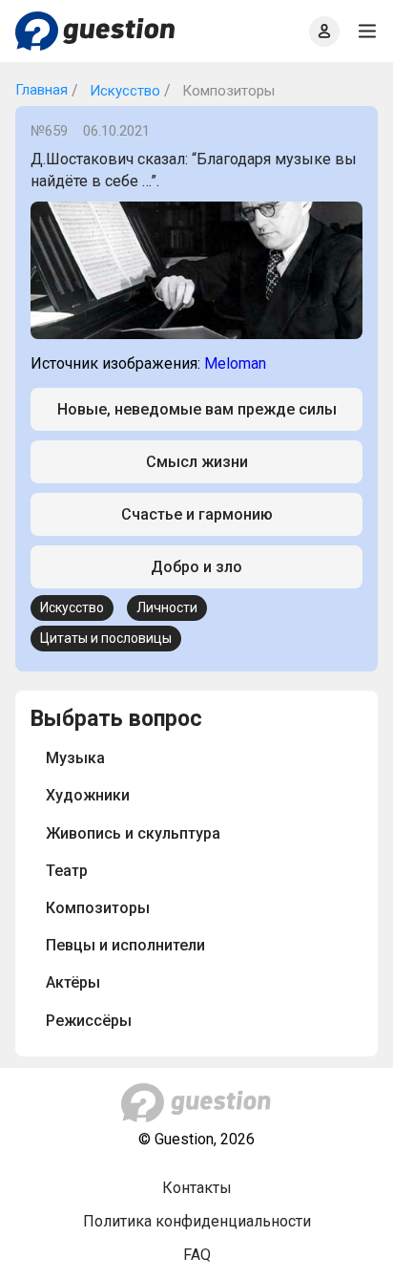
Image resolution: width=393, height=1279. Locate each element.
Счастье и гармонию (197, 514)
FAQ (197, 1255)
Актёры (73, 982)
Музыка (75, 758)
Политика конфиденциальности (197, 1221)
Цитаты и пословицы (106, 638)
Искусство (123, 90)
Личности (166, 607)
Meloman (235, 363)
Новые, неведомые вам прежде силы (197, 409)
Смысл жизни (197, 462)
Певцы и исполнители (125, 945)
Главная (41, 89)
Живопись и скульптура (133, 833)
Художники (88, 795)
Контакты (197, 1188)
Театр (67, 871)
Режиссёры (89, 1021)
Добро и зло (196, 567)
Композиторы (98, 908)
